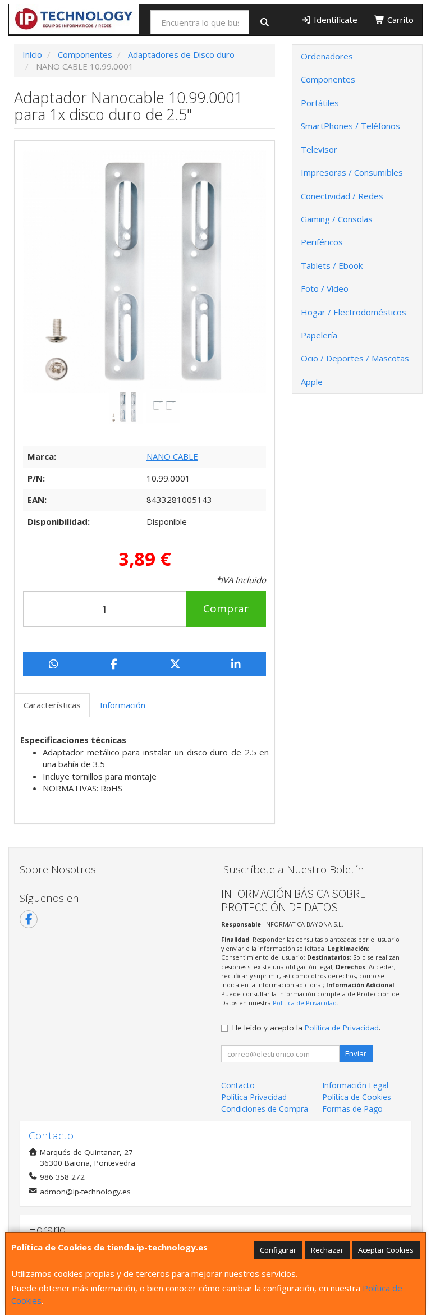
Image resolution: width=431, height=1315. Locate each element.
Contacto (238, 1085)
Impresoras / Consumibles (352, 172)
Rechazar (327, 1250)
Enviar (355, 1053)
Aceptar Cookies (386, 1250)
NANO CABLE (172, 456)
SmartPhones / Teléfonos (350, 125)
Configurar (278, 1250)
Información (122, 705)
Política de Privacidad (305, 1002)
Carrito (399, 19)
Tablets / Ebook (332, 265)
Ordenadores (327, 56)
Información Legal (355, 1085)
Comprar (226, 608)
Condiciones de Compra (264, 1108)
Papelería (319, 335)
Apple (312, 381)
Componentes (328, 79)
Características (52, 705)
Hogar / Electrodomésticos (353, 312)
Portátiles (320, 102)
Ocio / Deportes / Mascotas (355, 358)
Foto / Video (325, 288)
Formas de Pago (352, 1108)
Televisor (319, 149)
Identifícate (334, 19)
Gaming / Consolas (337, 218)
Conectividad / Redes (342, 195)
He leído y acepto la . (306, 1028)
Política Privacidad (254, 1097)
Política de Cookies (356, 1097)
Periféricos (322, 242)
